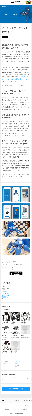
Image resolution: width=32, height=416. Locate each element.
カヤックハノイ (19, 361)
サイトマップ (24, 409)
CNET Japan (5, 297)
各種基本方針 (8, 409)
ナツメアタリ (18, 363)
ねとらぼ (4, 291)
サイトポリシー (8, 405)
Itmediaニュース (6, 293)
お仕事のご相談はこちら (16, 389)
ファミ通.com (5, 295)
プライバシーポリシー (24, 405)
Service (9, 400)
